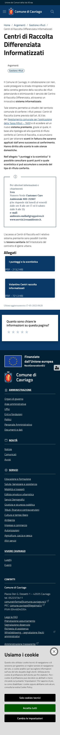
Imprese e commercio (15, 525)
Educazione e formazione (17, 479)
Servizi (13, 470)
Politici (7, 419)
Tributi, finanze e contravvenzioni (21, 510)
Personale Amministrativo (18, 424)
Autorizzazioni (11, 530)
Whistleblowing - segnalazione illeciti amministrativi (24, 634)
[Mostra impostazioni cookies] (57, 368)
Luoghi (8, 560)
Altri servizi (10, 540)
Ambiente (9, 520)
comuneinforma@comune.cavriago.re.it (25, 602)
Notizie (8, 449)
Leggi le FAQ (11, 617)
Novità (13, 440)
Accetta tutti (30, 708)
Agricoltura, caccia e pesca (18, 535)
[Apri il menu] (4, 11)
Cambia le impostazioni (30, 718)
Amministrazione (20, 389)
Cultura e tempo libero (16, 515)
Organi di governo (13, 399)
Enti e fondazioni (13, 414)
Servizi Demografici (14, 499)
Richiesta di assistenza (16, 628)
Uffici (7, 409)
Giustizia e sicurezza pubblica (19, 505)
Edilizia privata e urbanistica (19, 494)
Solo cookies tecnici (30, 698)
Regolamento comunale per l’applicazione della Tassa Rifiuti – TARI (28, 121)
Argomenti (19, 25)
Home (7, 25)
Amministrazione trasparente (20, 644)
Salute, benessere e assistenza (20, 484)
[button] (52, 11)
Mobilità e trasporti (14, 489)
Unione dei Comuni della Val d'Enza (19, 2)
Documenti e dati (13, 430)
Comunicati (10, 454)
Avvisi (7, 459)
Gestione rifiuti (37, 25)
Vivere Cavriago (14, 551)
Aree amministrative (15, 404)
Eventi (7, 565)
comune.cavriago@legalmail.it (26, 605)
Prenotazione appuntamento (19, 621)
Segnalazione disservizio (17, 625)
